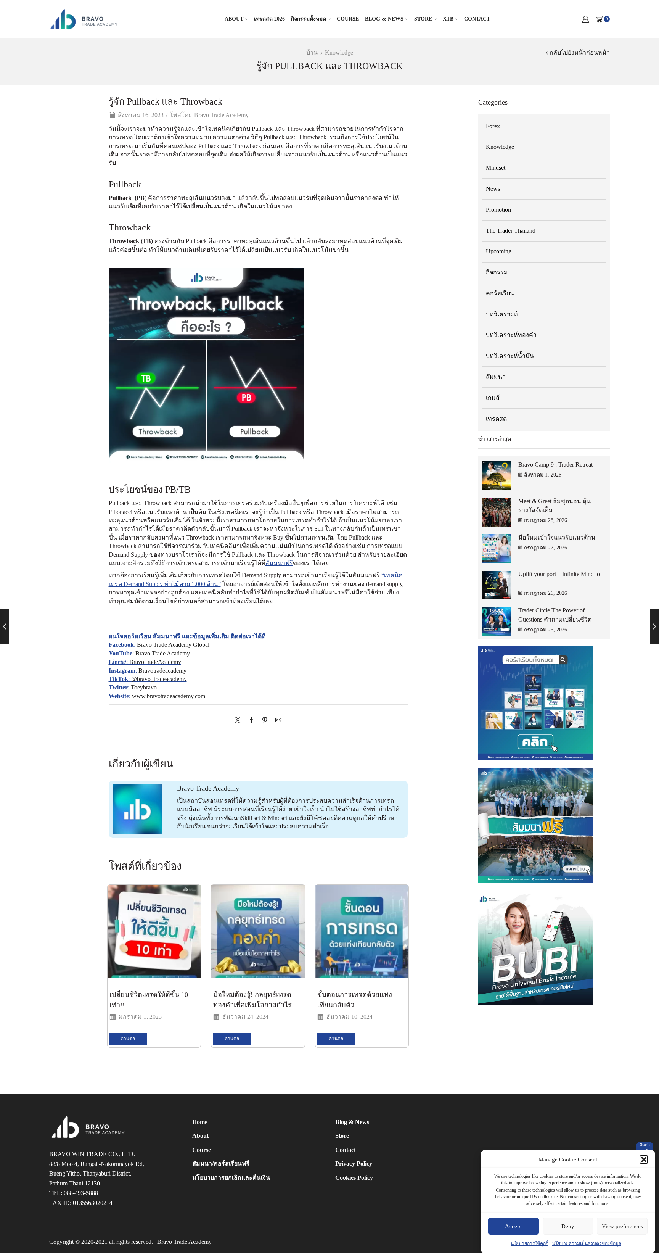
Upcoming (498, 251)
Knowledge (339, 52)
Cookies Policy (354, 1177)
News (493, 188)
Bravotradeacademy (162, 670)
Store (423, 19)
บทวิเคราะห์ (502, 314)
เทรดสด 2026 (269, 19)
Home (199, 1122)
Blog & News (384, 19)
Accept (513, 1226)
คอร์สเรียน (500, 293)
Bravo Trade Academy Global (173, 644)
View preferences (622, 1226)
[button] (644, 1159)
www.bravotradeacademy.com (168, 696)
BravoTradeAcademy (155, 662)
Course (348, 19)
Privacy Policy (353, 1163)
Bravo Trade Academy (221, 115)
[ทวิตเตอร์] (239, 720)
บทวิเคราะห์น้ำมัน (510, 356)
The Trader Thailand (510, 230)
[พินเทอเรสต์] (265, 720)
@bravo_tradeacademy (159, 679)
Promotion (498, 209)
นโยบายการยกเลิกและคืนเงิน (231, 1177)
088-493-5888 (81, 1193)
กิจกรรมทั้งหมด (308, 19)
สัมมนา (496, 377)
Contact (477, 19)
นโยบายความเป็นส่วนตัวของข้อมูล (586, 1243)
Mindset (495, 167)
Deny (567, 1226)
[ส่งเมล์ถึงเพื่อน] (276, 720)
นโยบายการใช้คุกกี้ (529, 1243)
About (234, 19)
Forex (493, 126)
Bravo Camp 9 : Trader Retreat (555, 464)
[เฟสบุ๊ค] (251, 720)
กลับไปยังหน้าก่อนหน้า (580, 52)
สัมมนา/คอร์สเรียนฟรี (220, 1163)
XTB (448, 19)
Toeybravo (144, 687)
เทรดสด (496, 419)
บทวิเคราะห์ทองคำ (511, 335)
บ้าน (312, 52)
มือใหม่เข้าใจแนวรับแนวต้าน (556, 537)
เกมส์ (493, 398)
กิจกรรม (497, 272)
